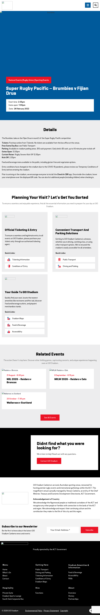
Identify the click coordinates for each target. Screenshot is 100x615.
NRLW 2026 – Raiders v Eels (70, 379)
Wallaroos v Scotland (19, 402)
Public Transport (28, 145)
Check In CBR (63, 174)
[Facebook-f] (91, 611)
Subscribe (89, 530)
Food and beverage (9, 162)
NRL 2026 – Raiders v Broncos (19, 381)
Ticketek (29, 143)
